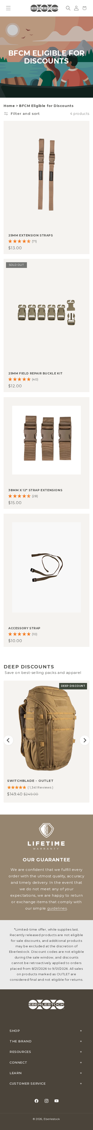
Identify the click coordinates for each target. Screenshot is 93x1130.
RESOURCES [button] (20, 1052)
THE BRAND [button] (20, 1041)
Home (9, 106)
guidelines (57, 908)
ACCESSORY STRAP (24, 628)
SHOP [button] (15, 1031)
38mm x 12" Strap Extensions (35, 490)
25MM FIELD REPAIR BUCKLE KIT (35, 373)
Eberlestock (52, 1119)
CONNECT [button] (18, 1062)
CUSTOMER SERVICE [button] (28, 1083)
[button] (8, 8)
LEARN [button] (16, 1073)
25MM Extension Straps (30, 235)
